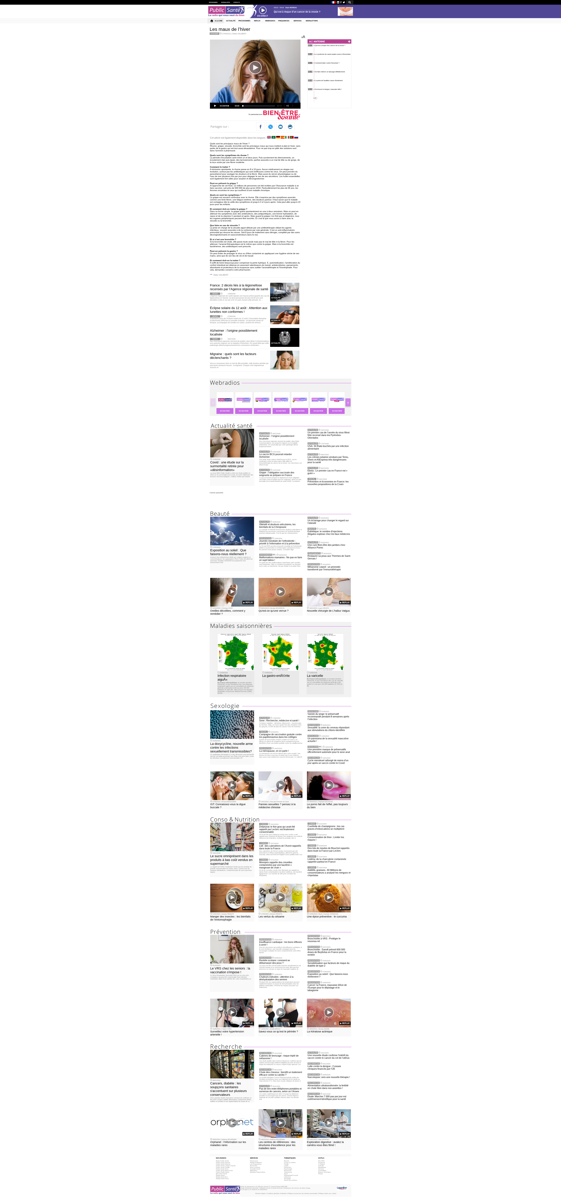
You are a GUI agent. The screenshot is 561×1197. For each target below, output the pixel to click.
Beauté (286, 1161)
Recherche (253, 1165)
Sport (286, 1174)
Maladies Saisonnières (257, 1172)
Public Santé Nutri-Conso (224, 1170)
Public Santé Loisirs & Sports (226, 1165)
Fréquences (254, 1161)
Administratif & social (291, 1175)
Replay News (220, 1175)
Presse (320, 1174)
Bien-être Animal (221, 1174)
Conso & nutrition (290, 1162)
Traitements (288, 1172)
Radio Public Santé (222, 1161)
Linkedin (321, 1165)
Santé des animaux (290, 1180)
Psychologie (288, 1169)
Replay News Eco (222, 1177)
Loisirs (286, 1165)
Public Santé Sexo (222, 1169)
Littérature (287, 1177)
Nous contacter (255, 1167)
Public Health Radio (222, 1172)
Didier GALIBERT (239, 34)
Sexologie (287, 1178)
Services (321, 1169)
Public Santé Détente (223, 1164)
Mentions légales (260, 1193)
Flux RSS (321, 1161)
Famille (286, 1164)
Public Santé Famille (223, 1167)
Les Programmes (255, 1164)
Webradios (253, 1170)
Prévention (287, 1167)
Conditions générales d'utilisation (277, 1193)
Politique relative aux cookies (327, 1193)
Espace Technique (324, 1172)
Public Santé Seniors (223, 1162)
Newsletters (322, 1167)
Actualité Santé (255, 1169)
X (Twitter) (321, 1164)
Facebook (321, 1162)
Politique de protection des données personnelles (302, 1193)
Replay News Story (222, 1178)
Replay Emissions (256, 1162)
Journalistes (322, 1170)
